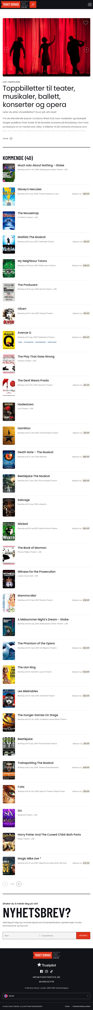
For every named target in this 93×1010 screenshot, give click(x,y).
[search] (32, 4)
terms (67, 1006)
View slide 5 (45, 74)
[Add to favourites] (85, 22)
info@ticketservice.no (46, 977)
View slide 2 (36, 74)
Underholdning (14, 82)
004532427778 (46, 981)
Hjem (5, 82)
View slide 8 (53, 74)
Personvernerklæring (81, 1006)
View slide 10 (59, 74)
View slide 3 (39, 74)
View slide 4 (42, 74)
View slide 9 (56, 74)
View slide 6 (48, 74)
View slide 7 (50, 74)
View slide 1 (33, 74)
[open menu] (90, 4)
